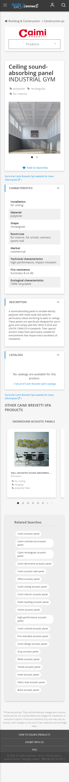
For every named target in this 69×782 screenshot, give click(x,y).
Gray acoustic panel (28, 651)
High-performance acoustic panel (32, 619)
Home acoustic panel (28, 609)
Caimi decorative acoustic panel (34, 563)
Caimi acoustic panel (28, 533)
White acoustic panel (28, 659)
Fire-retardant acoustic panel (32, 636)
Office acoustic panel (28, 579)
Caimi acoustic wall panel (30, 571)
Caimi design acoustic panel (32, 644)
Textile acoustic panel (28, 667)
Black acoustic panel (28, 690)
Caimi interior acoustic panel (32, 594)
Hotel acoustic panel (28, 674)
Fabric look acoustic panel (31, 682)
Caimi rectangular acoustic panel (31, 554)
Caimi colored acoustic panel (32, 628)
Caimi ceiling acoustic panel (32, 586)
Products (32, 44)
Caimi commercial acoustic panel (31, 543)
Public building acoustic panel (33, 602)
